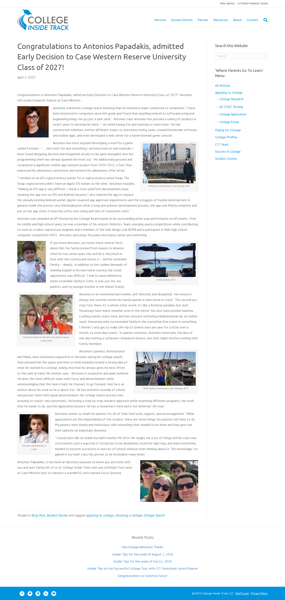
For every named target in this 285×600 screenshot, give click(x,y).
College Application (232, 114)
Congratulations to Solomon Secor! (142, 576)
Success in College (228, 151)
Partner (203, 20)
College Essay (229, 122)
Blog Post (38, 515)
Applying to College (228, 92)
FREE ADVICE (227, 3)
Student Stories (57, 515)
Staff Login (242, 593)
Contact (252, 20)
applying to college (99, 515)
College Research (231, 99)
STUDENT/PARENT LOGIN (253, 3)
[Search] (264, 20)
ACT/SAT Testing (231, 107)
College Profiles (226, 137)
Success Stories (182, 20)
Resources (220, 20)
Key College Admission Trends (142, 547)
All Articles (222, 85)
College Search (154, 515)
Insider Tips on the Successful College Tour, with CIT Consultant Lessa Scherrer (142, 568)
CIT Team (221, 144)
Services (160, 20)
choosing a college (128, 515)
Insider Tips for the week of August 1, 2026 (142, 554)
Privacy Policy (259, 593)
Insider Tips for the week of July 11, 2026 (142, 561)
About (237, 20)
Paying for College (228, 130)
